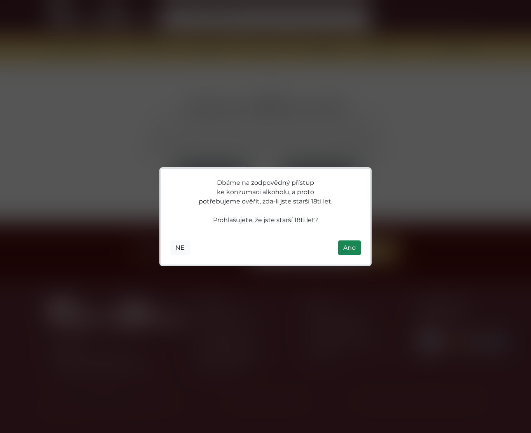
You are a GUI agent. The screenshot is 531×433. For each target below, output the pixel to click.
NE (180, 247)
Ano (349, 247)
